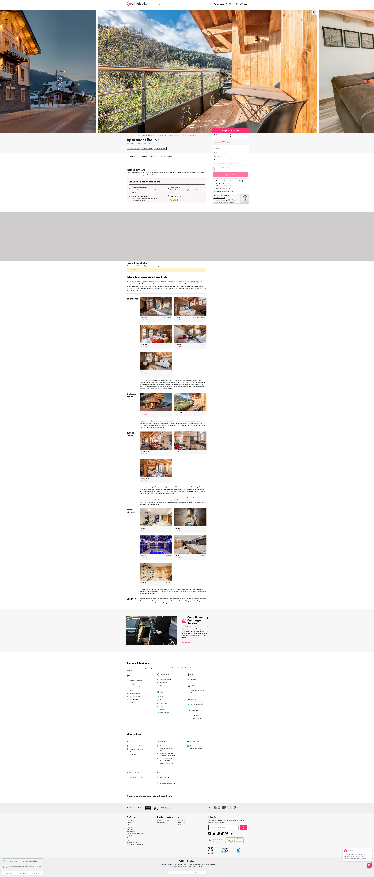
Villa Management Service (135, 833)
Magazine (130, 838)
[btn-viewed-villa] (236, 3)
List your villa (131, 831)
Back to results (133, 156)
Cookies (180, 825)
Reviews (144, 156)
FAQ (128, 825)
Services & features (166, 156)
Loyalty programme (133, 842)
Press (128, 840)
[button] (166, 277)
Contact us (130, 822)
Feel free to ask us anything (135, 175)
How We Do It (186, 642)
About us (129, 820)
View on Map (146, 143)
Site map (129, 827)
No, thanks (22, 873)
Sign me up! (243, 827)
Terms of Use (226, 168)
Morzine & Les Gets (134, 143)
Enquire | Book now (230, 175)
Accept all (36, 873)
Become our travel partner (135, 844)
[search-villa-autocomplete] (226, 4)
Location (153, 156)
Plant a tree (130, 836)
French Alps (161, 822)
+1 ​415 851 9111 (219, 198)
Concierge (130, 829)
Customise (9, 873)
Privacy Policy (182, 822)
